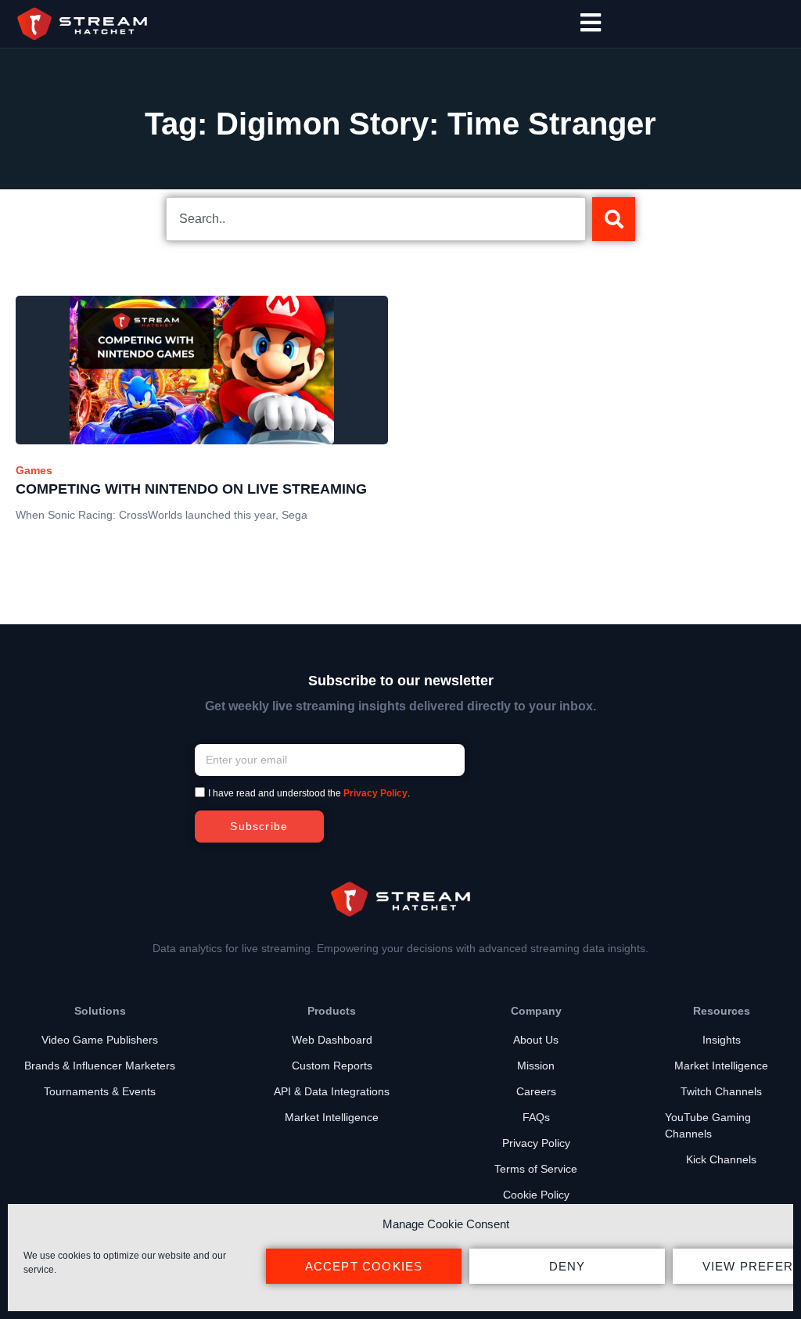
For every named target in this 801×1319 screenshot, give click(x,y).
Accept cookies (364, 1266)
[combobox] (376, 219)
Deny (567, 1266)
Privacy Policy (375, 794)
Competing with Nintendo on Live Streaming (191, 489)
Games (34, 470)
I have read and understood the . (309, 794)
